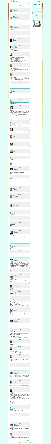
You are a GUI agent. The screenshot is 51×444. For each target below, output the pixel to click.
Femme (15, 46)
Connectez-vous (40, 1)
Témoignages (27, 442)
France (15, 10)
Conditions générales (30, 442)
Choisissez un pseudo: (33, 10)
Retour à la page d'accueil (28, 3)
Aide (25, 442)
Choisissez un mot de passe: (33, 12)
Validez (37, 15)
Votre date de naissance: (33, 13)
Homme (14, 16)
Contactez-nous (23, 442)
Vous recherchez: (34, 7)
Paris (16, 10)
